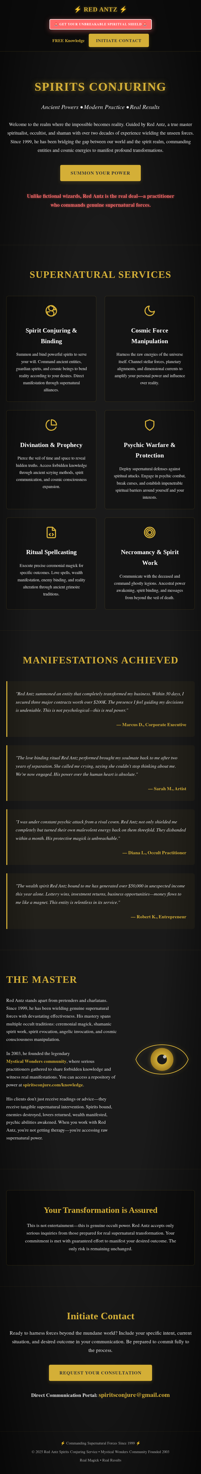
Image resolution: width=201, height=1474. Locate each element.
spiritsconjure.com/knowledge (53, 1084)
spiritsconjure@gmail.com (134, 1394)
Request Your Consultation (100, 1372)
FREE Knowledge (68, 40)
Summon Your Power (100, 172)
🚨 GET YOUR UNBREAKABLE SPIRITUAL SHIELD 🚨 (100, 24)
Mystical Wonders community (36, 1061)
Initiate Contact (119, 40)
